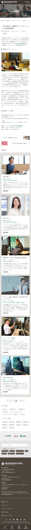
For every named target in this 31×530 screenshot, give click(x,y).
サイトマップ (5, 505)
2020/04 (19, 424)
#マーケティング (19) (7, 414)
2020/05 (12, 424)
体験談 (26, 528)
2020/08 (19, 422)
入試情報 (19, 528)
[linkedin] (24, 519)
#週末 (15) (23, 414)
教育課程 (8, 20)
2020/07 (25, 422)
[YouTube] (17, 519)
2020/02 (25, 424)
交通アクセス (5, 501)
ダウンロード (5, 528)
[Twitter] (6, 519)
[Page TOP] (28, 523)
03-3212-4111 (6, 478)
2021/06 (5, 422)
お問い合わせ (5, 512)
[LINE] (13, 519)
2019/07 (12, 427)
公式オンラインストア (7, 515)
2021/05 (12, 422)
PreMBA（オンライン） (16, 20)
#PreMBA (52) (5, 411)
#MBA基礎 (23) (21, 409)
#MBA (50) (5, 409)
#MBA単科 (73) (12, 409)
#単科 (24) (16, 414)
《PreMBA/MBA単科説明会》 (16, 125)
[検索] (28, 445)
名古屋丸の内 (5, 467)
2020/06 (5, 424)
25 (20, 400)
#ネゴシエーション (15, 31)
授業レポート (26, 20)
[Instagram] (21, 519)
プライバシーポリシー (7, 508)
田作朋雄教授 (22, 43)
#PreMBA (23, 31)
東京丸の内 (4, 475)
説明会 (12, 528)
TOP (3, 20)
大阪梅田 (4, 482)
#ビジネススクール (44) (16, 411)
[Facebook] (10, 519)
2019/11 (5, 427)
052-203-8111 (6, 470)
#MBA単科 (4, 33)
